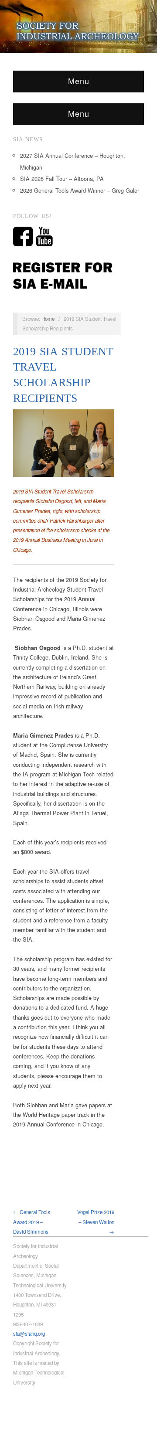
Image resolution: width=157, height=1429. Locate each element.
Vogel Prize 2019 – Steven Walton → (95, 1221)
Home (48, 318)
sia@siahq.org (29, 1333)
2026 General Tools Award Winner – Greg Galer (79, 190)
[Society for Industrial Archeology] (78, 29)
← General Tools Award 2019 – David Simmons (31, 1221)
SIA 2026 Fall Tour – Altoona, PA (62, 178)
